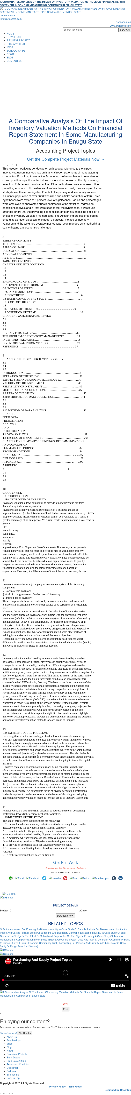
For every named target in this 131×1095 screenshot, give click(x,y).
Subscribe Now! (8, 1033)
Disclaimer (12, 1067)
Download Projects (17, 1054)
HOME (10, 33)
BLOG (10, 57)
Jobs (9, 1043)
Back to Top (13, 1078)
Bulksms (11, 1071)
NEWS (10, 54)
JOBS (10, 47)
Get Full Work (65, 862)
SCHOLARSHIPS (16, 50)
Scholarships (14, 1040)
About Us (12, 1037)
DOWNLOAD (14, 37)
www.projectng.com (120, 25)
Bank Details (13, 1057)
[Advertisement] (65, 88)
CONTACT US (14, 61)
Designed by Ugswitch (118, 1090)
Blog (9, 1047)
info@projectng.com (11, 19)
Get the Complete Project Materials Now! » (65, 159)
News (10, 1050)
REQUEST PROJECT (18, 40)
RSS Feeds (75, 1086)
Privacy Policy (57, 1086)
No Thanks (25, 1033)
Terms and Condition (18, 1064)
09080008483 (7, 15)
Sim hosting (13, 1074)
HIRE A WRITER (16, 43)
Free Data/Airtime (16, 1061)
